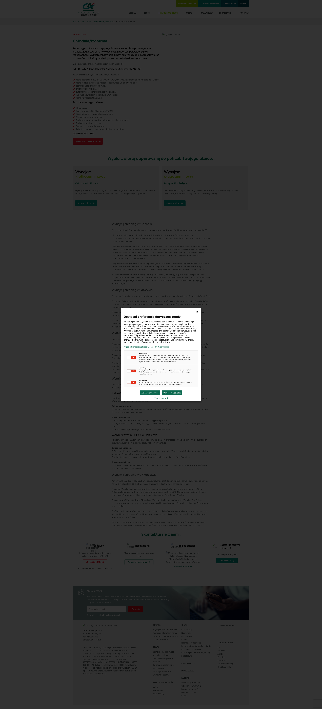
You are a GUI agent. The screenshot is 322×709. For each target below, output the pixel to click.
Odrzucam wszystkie (172, 393)
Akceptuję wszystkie (150, 393)
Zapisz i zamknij (161, 398)
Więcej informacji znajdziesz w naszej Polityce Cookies (146, 347)
